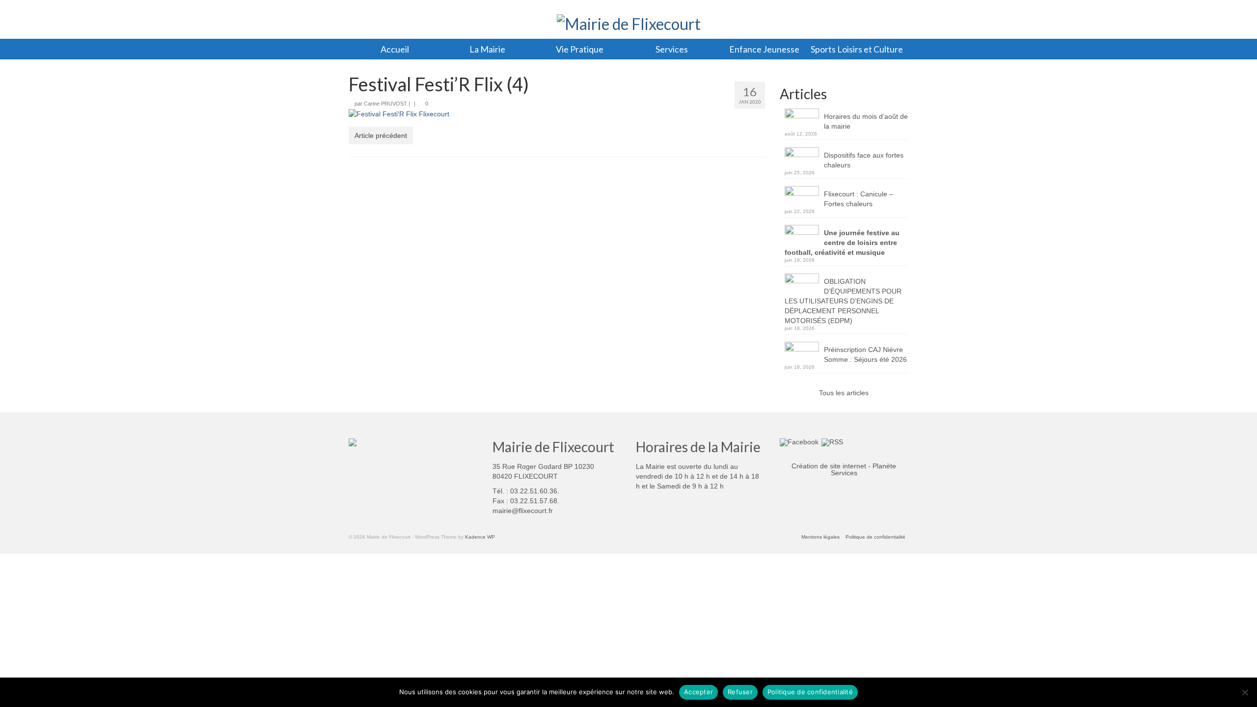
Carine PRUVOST (385, 104)
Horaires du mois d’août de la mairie (866, 121)
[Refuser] (1245, 692)
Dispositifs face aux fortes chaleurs (863, 160)
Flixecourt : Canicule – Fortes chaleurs (858, 199)
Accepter (698, 692)
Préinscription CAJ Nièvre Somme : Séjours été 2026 (865, 354)
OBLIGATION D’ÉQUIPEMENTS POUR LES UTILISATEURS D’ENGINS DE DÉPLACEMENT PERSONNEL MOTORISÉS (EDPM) (843, 301)
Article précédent (381, 135)
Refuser (740, 692)
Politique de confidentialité (810, 692)
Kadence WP (480, 537)
